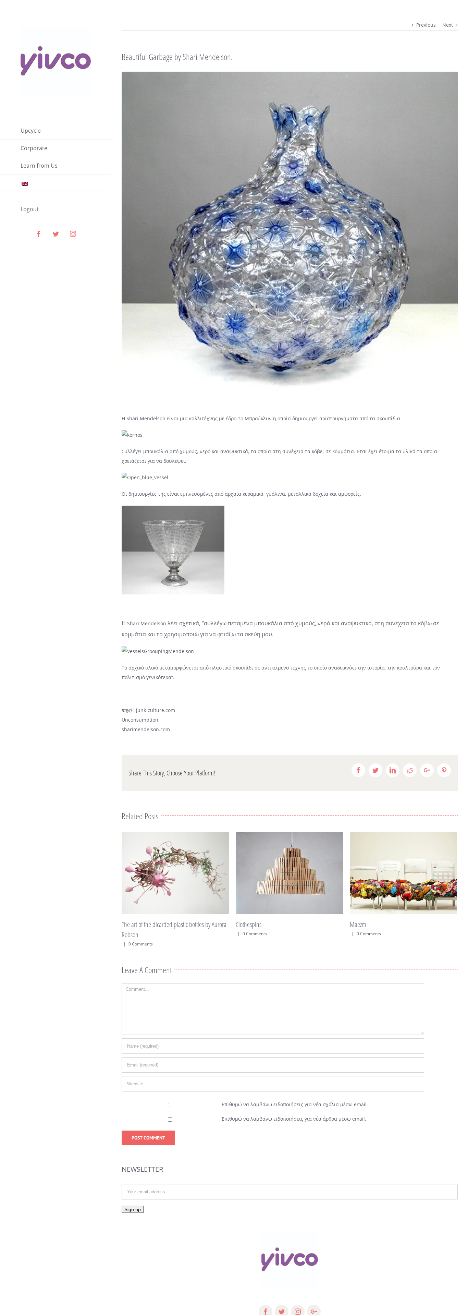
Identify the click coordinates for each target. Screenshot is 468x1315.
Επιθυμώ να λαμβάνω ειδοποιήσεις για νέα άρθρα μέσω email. (294, 1118)
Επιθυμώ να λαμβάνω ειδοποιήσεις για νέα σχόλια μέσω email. (295, 1104)
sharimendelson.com (146, 729)
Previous (426, 25)
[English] (55, 183)
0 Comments (140, 934)
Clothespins (134, 924)
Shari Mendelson (145, 418)
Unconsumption (140, 719)
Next (447, 25)
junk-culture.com (155, 710)
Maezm (244, 924)
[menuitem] (55, 131)
